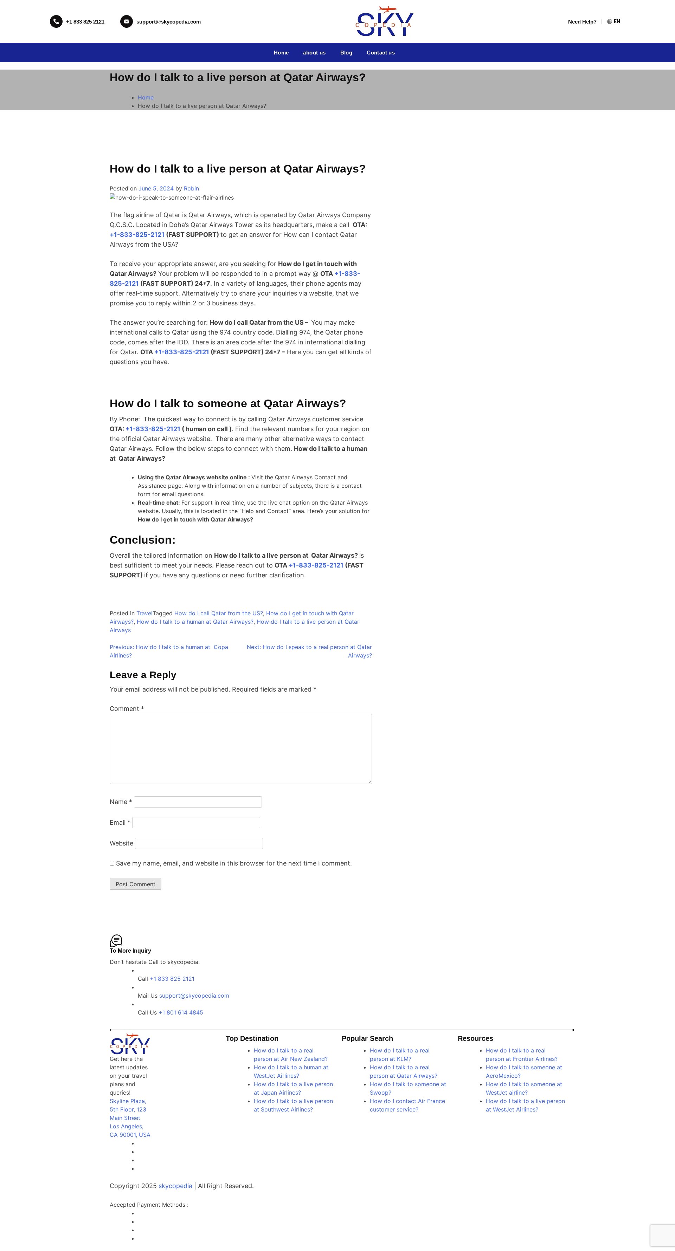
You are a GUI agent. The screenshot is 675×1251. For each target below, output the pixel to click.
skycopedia (175, 1186)
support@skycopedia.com (168, 21)
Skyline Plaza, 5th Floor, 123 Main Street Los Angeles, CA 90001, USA (130, 1117)
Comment (127, 708)
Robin (191, 188)
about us (314, 53)
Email (120, 822)
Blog (346, 53)
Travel (144, 613)
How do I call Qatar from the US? (218, 613)
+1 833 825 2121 (85, 21)
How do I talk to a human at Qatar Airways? (195, 621)
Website (121, 843)
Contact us (381, 53)
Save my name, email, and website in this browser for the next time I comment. (234, 863)
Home (281, 53)
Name (121, 801)
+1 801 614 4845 (181, 1012)
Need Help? (582, 21)
